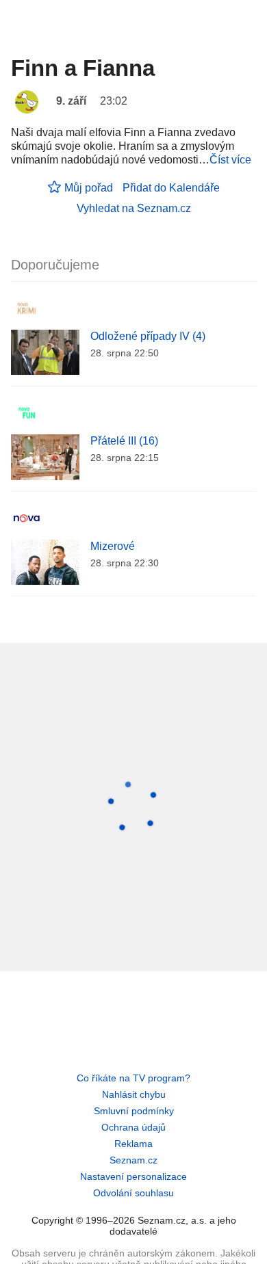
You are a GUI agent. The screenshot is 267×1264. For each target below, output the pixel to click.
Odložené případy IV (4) (147, 336)
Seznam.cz (133, 1160)
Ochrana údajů (133, 1127)
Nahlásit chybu (134, 1094)
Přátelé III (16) (124, 441)
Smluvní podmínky (134, 1110)
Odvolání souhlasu (133, 1192)
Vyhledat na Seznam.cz (134, 208)
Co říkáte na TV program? (133, 1077)
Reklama (133, 1143)
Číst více (230, 160)
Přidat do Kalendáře (171, 188)
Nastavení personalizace (133, 1176)
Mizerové (112, 546)
